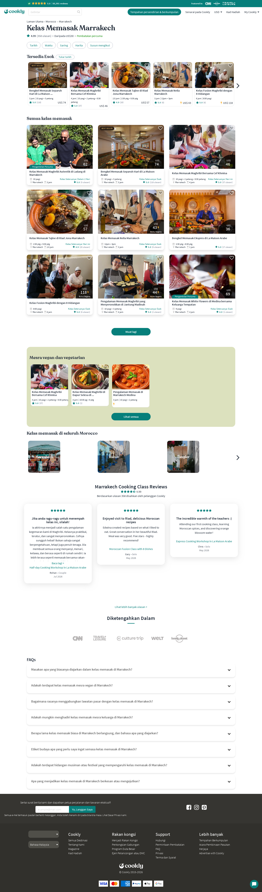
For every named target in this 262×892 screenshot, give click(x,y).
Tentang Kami (76, 844)
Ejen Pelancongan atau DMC (128, 853)
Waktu (49, 45)
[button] (48, 3)
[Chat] (254, 884)
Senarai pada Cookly (197, 12)
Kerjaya (203, 849)
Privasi (159, 853)
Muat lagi (131, 331)
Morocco (51, 21)
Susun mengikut (100, 45)
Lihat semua (131, 416)
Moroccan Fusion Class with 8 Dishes (131, 549)
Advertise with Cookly (211, 853)
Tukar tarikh (65, 57)
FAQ (158, 849)
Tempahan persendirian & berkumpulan (154, 12)
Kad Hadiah (233, 12)
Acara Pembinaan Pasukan (214, 844)
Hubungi (161, 840)
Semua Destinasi (78, 840)
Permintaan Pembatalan (170, 844)
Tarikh (33, 45)
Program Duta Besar (123, 849)
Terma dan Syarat (166, 857)
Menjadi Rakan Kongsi (125, 840)
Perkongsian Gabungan (125, 844)
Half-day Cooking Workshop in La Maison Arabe (58, 567)
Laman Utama (35, 21)
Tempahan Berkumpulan (213, 840)
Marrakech (65, 21)
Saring (64, 45)
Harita (79, 45)
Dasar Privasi (114, 815)
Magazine (73, 849)
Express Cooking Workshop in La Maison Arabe (204, 541)
